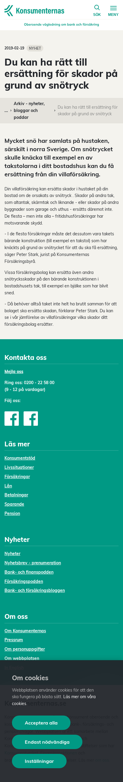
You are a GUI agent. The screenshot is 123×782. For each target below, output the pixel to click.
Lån (8, 486)
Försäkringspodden (23, 581)
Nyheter (12, 553)
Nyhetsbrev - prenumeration (32, 563)
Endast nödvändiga (47, 742)
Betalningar (16, 495)
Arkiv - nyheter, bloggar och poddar (29, 110)
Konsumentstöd (19, 458)
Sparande (14, 504)
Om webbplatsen (21, 658)
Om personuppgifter (24, 649)
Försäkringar (17, 476)
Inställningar (39, 761)
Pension (12, 513)
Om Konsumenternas (25, 631)
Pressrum (13, 639)
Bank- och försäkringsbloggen (34, 590)
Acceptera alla (41, 723)
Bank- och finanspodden (28, 572)
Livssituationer (19, 467)
